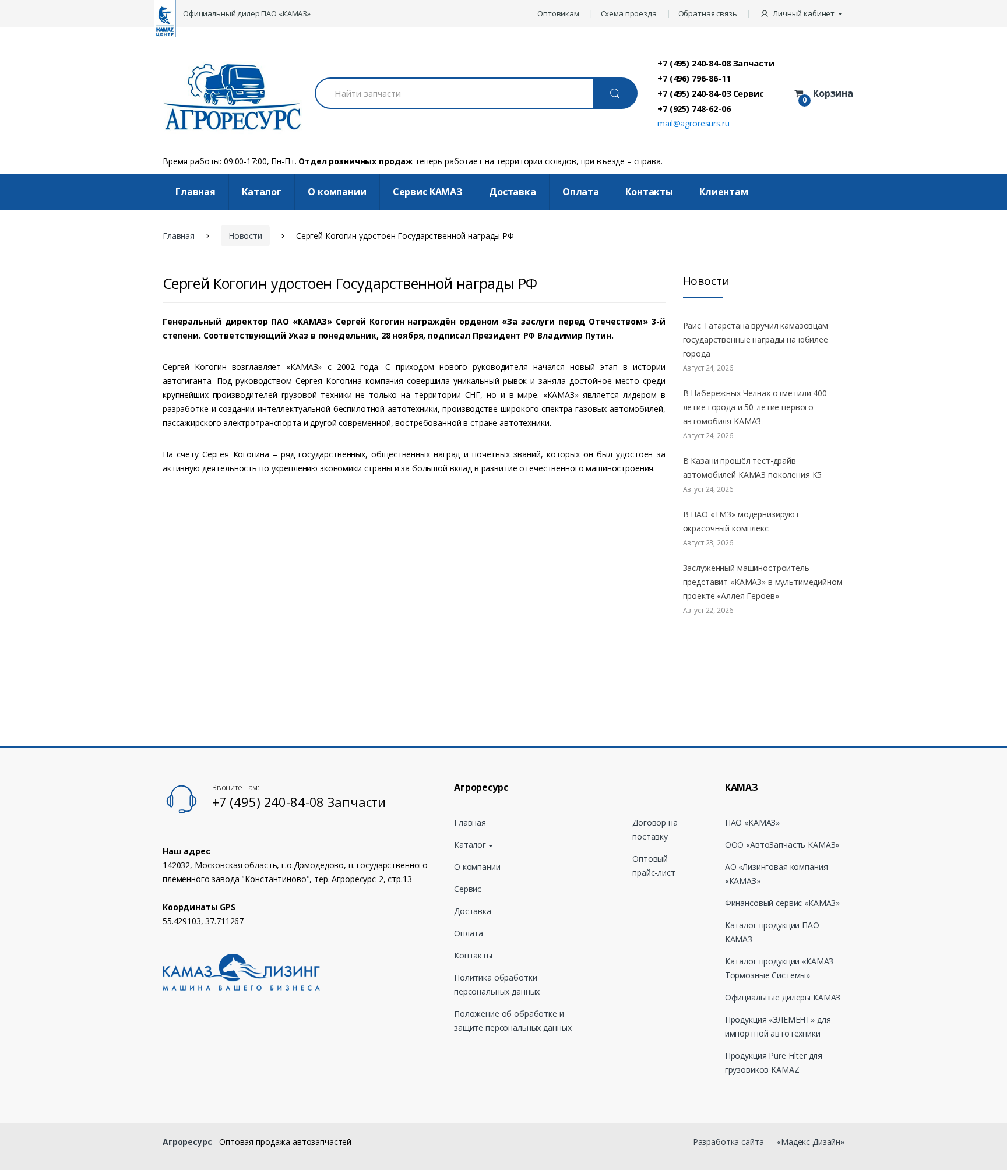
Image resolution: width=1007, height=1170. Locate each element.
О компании (337, 191)
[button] (802, 13)
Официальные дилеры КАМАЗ (783, 997)
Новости (245, 235)
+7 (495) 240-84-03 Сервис (710, 93)
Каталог (261, 191)
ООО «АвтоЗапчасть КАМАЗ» (782, 844)
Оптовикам (558, 13)
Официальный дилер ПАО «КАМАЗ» (247, 13)
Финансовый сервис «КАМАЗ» (782, 902)
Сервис (467, 888)
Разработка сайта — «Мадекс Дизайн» (768, 1141)
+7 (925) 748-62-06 (693, 108)
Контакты (649, 191)
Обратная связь (707, 13)
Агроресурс (187, 1141)
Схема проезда (629, 13)
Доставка (512, 191)
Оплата (580, 191)
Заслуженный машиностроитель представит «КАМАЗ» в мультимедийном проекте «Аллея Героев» (763, 581)
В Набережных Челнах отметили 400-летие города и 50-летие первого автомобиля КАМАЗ (756, 407)
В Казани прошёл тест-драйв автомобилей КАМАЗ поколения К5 (752, 467)
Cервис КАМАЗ (428, 191)
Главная (195, 191)
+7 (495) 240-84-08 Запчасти (715, 63)
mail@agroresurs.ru (693, 123)
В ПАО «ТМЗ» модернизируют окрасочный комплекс (741, 521)
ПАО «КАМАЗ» (752, 822)
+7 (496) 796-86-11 (693, 78)
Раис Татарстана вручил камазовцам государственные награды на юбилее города (755, 339)
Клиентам (723, 191)
